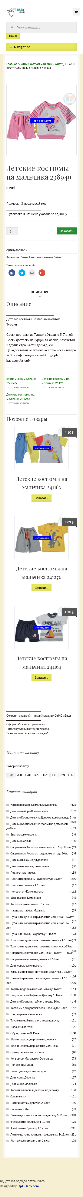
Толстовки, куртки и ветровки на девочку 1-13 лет (41, 940)
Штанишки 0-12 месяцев (25, 897)
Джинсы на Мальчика (23, 1084)
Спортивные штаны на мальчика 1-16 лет (36, 952)
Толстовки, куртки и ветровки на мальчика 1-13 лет (42, 946)
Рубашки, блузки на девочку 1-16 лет (33, 934)
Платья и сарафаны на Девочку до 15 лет (36, 878)
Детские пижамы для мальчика (29, 866)
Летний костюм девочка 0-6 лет (30, 1102)
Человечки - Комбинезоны (26, 891)
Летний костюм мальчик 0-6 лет (40, 64)
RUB (19, 775)
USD (10, 775)
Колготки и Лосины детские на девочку (34, 1090)
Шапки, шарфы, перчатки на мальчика (34, 1045)
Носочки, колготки (21, 1026)
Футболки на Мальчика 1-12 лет (30, 1121)
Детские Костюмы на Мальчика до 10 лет (36, 1001)
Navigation (22, 47)
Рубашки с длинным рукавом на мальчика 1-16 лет (42, 916)
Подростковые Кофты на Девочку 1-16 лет (36, 995)
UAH (28, 775)
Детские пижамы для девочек (29, 859)
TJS (54, 775)
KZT (37, 775)
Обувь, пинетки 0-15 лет (25, 1033)
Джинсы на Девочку (22, 1077)
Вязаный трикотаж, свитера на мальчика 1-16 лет (41, 971)
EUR (70, 775)
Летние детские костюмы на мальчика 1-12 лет (39, 1134)
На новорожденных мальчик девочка (33, 804)
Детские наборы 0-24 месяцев (29, 811)
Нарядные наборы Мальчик (27, 910)
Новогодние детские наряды (28, 1071)
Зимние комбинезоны (23, 834)
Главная (11, 64)
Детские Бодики (20, 841)
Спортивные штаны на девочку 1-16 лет (35, 959)
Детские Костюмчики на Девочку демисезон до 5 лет (43, 817)
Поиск (13, 35)
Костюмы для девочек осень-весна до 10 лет (38, 1008)
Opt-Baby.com (28, 1186)
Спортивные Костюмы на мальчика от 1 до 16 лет (40, 847)
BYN (62, 775)
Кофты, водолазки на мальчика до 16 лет (36, 989)
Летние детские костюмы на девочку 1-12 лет (38, 1115)
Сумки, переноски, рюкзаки (27, 1052)
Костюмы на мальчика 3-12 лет (29, 904)
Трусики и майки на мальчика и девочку (34, 1020)
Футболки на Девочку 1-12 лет (29, 1128)
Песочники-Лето (20, 1109)
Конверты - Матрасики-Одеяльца (31, 1058)
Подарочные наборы (23, 872)
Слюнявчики (18, 1096)
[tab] (40, 291)
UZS (45, 775)
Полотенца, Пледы (22, 1064)
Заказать (66, 231)
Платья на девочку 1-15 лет (27, 885)
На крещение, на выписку (26, 1014)
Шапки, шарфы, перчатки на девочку (33, 1039)
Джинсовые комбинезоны (26, 965)
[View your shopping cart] (76, 12)
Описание (40, 292)
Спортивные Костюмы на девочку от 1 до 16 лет (40, 853)
